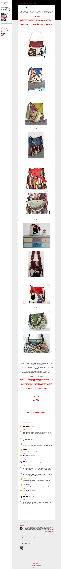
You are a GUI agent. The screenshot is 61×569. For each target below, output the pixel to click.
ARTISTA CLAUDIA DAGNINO (5, 30)
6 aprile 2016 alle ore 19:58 (30, 449)
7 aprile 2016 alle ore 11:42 (30, 501)
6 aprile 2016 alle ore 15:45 (29, 431)
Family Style (25, 496)
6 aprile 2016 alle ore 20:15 (32, 455)
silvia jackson (25, 455)
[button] (52, 7)
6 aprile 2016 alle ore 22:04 (32, 484)
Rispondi (24, 429)
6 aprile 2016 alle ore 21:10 (28, 461)
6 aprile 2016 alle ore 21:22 (30, 467)
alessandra (25, 437)
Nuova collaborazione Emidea (25, 533)
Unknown (25, 443)
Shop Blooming (36, 400)
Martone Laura (26, 426)
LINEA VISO (2, 34)
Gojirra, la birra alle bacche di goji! (25, 543)
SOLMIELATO (3, 31)
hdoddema (39, 565)
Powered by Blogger (36, 563)
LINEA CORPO (3, 35)
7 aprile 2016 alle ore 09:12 (31, 496)
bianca (24, 431)
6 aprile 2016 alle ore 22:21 (32, 490)
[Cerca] (54, 2)
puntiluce (25, 467)
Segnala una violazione (36, 567)
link (36, 61)
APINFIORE (2, 29)
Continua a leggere (48, 531)
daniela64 (25, 449)
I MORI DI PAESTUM (4, 28)
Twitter (36, 401)
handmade (28, 422)
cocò (24, 461)
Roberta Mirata (26, 490)
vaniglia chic (25, 478)
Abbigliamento (22, 422)
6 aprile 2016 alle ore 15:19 (32, 426)
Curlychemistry (26, 484)
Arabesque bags (36, 16)
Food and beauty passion (25, 2)
